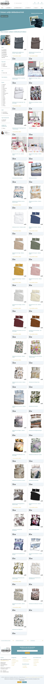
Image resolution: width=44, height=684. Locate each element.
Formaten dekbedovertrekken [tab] (5, 640)
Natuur (4, 92)
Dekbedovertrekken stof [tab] (19, 640)
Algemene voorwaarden (29, 677)
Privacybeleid (35, 677)
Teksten (4, 103)
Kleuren (4, 89)
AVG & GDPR (40, 677)
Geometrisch (5, 88)
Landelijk (4, 63)
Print (3, 95)
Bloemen (4, 84)
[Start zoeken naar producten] (14, 3)
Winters (4, 105)
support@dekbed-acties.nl (5, 660)
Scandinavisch (5, 66)
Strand (4, 100)
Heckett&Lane (5, 112)
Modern (4, 65)
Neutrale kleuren (5, 93)
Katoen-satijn (5, 72)
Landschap (4, 90)
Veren (4, 104)
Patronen (4, 94)
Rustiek (4, 98)
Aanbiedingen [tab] (33, 640)
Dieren (4, 85)
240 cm (4, 128)
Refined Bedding (5, 113)
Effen (3, 87)
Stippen (4, 99)
